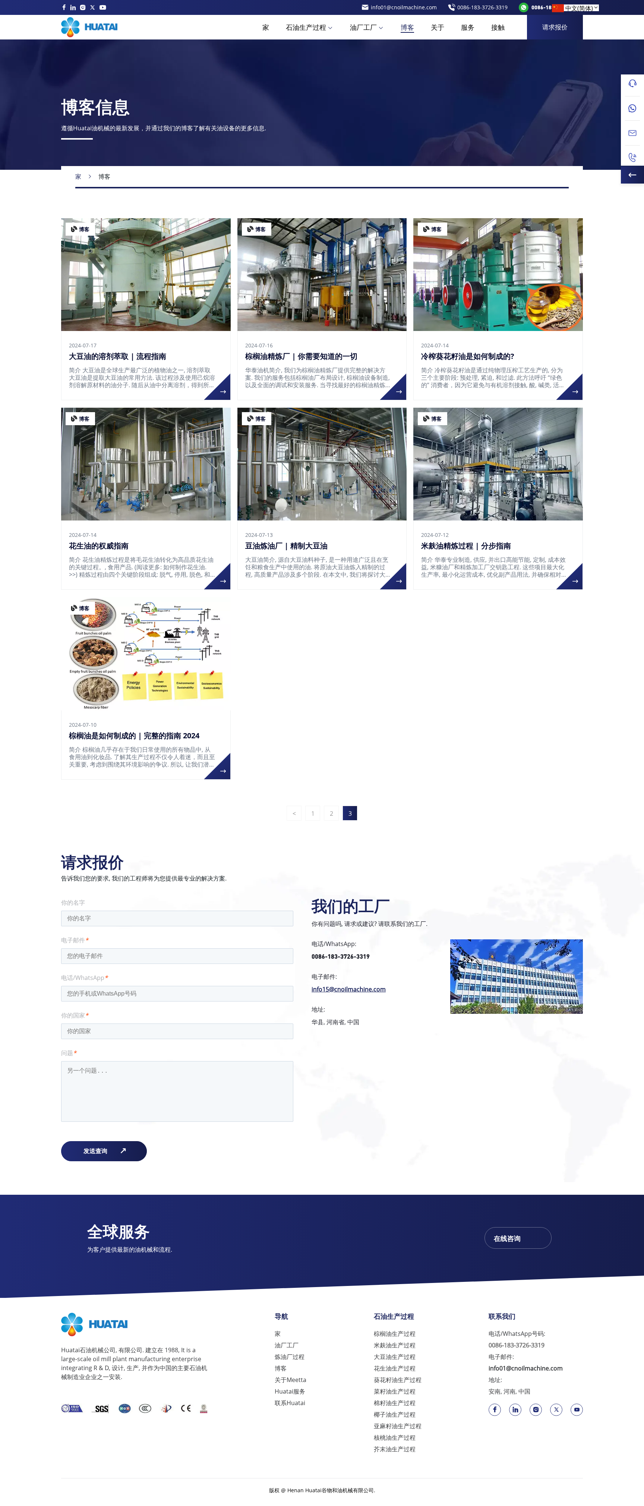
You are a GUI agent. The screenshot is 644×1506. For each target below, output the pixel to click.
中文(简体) (579, 8)
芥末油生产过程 (395, 1449)
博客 (407, 27)
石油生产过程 (306, 27)
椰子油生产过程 (395, 1414)
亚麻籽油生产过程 (398, 1426)
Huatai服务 (290, 1391)
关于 (437, 27)
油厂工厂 (363, 27)
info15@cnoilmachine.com (349, 989)
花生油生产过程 (395, 1368)
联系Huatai (290, 1403)
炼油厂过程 (289, 1357)
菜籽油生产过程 (395, 1391)
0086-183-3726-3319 (341, 956)
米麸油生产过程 (395, 1345)
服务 (467, 27)
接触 (498, 27)
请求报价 (555, 27)
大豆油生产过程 (395, 1357)
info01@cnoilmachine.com (526, 1368)
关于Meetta (290, 1380)
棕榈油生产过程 (395, 1334)
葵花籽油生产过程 (398, 1380)
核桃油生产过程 (395, 1437)
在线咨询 (507, 1238)
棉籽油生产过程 (395, 1403)
